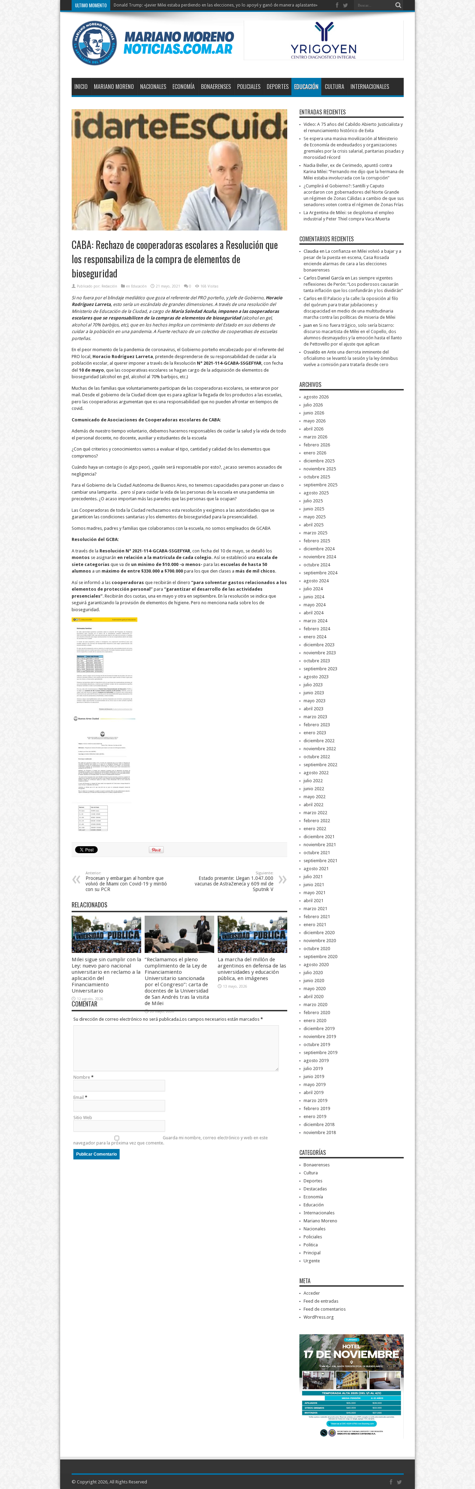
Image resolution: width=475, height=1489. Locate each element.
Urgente (312, 1260)
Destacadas (315, 1188)
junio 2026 (314, 412)
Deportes (278, 86)
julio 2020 (313, 972)
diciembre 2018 (319, 1124)
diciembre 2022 (319, 740)
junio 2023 (314, 692)
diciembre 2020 (319, 932)
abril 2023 (313, 708)
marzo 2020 (315, 1004)
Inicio (81, 86)
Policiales (248, 86)
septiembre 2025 (320, 484)
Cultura (334, 86)
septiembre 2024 (320, 572)
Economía (183, 86)
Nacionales (153, 86)
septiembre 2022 (320, 764)
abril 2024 (313, 612)
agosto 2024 (316, 580)
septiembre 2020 (320, 956)
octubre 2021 (317, 852)
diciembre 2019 (319, 1028)
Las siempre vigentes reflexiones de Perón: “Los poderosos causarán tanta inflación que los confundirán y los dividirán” (353, 284)
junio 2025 (314, 508)
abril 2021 (313, 900)
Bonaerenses (216, 86)
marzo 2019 (315, 1100)
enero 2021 (315, 924)
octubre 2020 (317, 948)
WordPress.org (319, 1317)
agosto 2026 (316, 396)
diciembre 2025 (319, 460)
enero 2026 (315, 452)
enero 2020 (315, 1020)
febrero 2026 (317, 444)
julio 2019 (313, 1068)
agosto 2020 (316, 964)
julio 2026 (313, 404)
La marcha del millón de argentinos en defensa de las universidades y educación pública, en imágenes (252, 968)
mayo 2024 (314, 604)
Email (78, 1097)
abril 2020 (313, 996)
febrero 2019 (317, 1108)
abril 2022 (313, 804)
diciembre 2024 (319, 548)
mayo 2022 (314, 796)
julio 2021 (313, 876)
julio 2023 (313, 684)
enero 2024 (315, 636)
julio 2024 (313, 588)
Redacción (109, 286)
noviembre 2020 (320, 940)
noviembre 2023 (320, 652)
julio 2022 (313, 780)
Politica (311, 1244)
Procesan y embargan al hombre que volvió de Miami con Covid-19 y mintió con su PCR (126, 881)
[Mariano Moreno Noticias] (153, 60)
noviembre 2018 (320, 1132)
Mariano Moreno (114, 86)
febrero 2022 (317, 820)
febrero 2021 (317, 916)
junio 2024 (314, 596)
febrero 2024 (317, 628)
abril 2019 (313, 1092)
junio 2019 (314, 1076)
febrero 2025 (317, 540)
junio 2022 (314, 788)
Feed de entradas (321, 1301)
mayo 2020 (314, 988)
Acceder (312, 1293)
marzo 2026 (315, 436)
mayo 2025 (314, 516)
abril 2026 (313, 428)
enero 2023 (315, 732)
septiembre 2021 (320, 860)
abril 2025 (313, 524)
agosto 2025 (316, 492)
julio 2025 (313, 500)
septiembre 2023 (320, 668)
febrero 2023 (317, 724)
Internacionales (370, 86)
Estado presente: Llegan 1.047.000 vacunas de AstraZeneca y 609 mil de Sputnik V (234, 881)
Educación (306, 86)
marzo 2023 (315, 716)
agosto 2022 (316, 772)
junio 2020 (314, 980)
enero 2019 (315, 1116)
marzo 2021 (315, 908)
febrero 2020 (317, 1012)
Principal (312, 1252)
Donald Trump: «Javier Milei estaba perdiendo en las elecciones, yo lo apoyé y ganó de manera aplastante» (215, 5)
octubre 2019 (317, 1044)
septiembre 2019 (320, 1052)
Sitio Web (82, 1117)
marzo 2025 (315, 532)
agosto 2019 (316, 1060)
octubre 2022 (317, 756)
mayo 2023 (314, 700)
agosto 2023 (316, 676)
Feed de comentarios (325, 1309)
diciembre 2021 (319, 836)
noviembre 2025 (320, 468)
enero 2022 (315, 828)
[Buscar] (398, 5)
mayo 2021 (314, 892)
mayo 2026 (314, 420)
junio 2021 (314, 884)
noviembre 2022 (320, 748)
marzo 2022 (315, 812)
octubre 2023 (317, 660)
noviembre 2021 (320, 844)
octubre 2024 (317, 564)
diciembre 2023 (319, 644)
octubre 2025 (317, 476)
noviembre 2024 (320, 556)
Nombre (81, 1077)
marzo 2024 (315, 620)
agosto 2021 (316, 868)
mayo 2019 (314, 1084)
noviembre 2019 (320, 1036)
